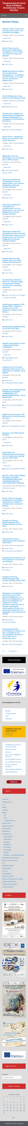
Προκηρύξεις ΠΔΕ (8, 876)
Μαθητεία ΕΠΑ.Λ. (10, 820)
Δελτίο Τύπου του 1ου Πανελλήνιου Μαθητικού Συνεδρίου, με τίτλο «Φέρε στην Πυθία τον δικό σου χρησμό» (12, 52)
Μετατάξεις (7, 847)
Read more (7, 38)
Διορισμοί (7, 842)
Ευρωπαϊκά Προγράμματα (10, 858)
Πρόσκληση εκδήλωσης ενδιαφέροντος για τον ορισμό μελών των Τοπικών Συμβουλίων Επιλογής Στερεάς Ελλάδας (13, 183)
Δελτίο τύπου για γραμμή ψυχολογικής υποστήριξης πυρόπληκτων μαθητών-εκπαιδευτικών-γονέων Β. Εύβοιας (12, 502)
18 (7, 1108)
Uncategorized (7, 802)
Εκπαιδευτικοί (6, 834)
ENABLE (8, 711)
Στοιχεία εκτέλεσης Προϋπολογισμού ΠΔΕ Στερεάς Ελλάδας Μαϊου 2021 (13, 578)
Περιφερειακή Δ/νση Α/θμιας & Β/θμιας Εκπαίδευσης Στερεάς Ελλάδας (14, 6)
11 (7, 1105)
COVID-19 (5, 799)
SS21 (7, 716)
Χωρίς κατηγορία (7, 887)
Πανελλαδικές (17, 130)
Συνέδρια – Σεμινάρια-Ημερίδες (14, 855)
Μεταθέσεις (7, 844)
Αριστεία (5, 810)
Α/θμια (6, 358)
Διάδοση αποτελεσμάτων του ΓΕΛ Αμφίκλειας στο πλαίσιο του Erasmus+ (13, 559)
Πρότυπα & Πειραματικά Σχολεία (12, 879)
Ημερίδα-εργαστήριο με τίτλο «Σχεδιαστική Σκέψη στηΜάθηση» (13, 345)
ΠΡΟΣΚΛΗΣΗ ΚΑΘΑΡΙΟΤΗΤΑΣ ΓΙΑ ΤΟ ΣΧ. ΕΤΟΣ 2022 (13, 328)
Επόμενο (14, 651)
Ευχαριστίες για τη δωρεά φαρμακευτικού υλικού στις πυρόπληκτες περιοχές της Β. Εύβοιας (13, 370)
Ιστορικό (5, 1074)
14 (17, 1105)
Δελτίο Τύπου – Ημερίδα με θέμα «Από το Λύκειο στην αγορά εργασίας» (12, 138)
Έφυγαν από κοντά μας (9, 860)
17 (4, 1108)
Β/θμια (6, 106)
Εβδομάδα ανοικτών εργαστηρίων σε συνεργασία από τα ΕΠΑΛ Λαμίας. (13, 158)
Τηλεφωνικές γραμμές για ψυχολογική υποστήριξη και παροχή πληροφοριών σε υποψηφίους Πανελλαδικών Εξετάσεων (13, 117)
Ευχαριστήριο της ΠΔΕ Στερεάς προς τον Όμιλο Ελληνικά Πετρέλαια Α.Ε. (11, 260)
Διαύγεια (8, 752)
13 (14, 1105)
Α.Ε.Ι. (4, 804)
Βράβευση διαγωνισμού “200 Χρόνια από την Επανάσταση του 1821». (13, 416)
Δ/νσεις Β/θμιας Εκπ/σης (13, 762)
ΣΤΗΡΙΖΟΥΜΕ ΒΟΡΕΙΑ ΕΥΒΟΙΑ (13, 383)
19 (10, 1108)
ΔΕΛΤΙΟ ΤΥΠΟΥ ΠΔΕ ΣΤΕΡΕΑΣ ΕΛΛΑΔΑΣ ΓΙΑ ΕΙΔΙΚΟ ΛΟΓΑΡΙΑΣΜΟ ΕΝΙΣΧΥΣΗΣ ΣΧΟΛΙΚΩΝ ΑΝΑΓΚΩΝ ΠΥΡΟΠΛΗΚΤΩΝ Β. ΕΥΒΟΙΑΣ (13, 479)
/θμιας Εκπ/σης (16, 759)
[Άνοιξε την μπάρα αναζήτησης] (26, 15)
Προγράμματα (6, 873)
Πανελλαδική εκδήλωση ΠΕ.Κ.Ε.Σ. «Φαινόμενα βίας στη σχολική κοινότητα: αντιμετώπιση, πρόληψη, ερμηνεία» (12, 283)
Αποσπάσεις (7, 839)
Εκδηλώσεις (6, 831)
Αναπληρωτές (8, 836)
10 (4, 1105)
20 (14, 1108)
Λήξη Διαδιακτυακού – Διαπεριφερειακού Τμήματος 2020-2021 (13, 541)
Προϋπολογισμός (10, 749)
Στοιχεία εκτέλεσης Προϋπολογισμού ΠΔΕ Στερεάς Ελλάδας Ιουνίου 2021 (12, 523)
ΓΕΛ (5, 815)
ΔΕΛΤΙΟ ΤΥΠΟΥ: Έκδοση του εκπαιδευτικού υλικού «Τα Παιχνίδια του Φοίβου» (13, 30)
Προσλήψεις (7, 850)
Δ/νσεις (8, 759)
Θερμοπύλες (10, 733)
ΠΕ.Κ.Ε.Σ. (16, 295)
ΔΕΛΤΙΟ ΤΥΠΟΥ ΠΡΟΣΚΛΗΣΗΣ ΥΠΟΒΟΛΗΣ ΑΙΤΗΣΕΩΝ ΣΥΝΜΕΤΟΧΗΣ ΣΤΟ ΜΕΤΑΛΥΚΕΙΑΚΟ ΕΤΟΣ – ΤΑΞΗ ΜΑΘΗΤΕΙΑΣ (14, 393)
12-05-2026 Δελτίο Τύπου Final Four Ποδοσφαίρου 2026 (13, 97)
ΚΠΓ (3, 863)
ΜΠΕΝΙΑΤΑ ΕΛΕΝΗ (19, 426)
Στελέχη (6, 852)
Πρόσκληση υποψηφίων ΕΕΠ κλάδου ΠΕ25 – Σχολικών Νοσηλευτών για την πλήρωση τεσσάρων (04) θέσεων (13, 308)
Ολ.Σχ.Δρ (9, 734)
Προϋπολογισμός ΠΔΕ (9, 881)
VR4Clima (8, 719)
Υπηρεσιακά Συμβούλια (9, 884)
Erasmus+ (7, 570)
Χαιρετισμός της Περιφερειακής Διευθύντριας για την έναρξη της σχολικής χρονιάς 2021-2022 (13, 455)
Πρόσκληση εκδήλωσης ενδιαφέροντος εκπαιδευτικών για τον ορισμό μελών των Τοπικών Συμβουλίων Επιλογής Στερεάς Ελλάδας (13, 209)
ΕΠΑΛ (10, 173)
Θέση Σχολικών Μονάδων (13, 769)
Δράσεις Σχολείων (8, 826)
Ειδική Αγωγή (6, 828)
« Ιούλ (13, 1118)
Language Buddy (10, 713)
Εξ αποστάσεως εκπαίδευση (13, 551)
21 (17, 1108)
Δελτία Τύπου (8, 41)
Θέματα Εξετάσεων (11, 772)
